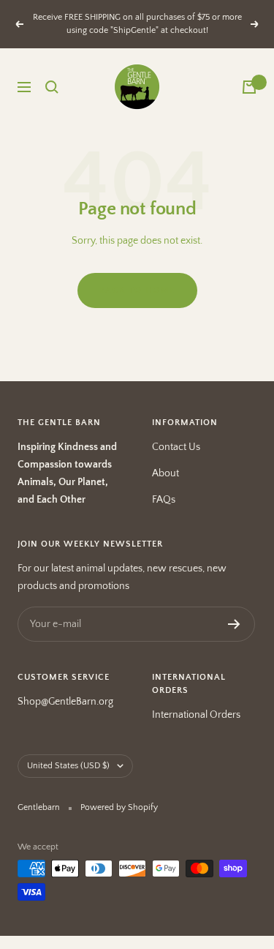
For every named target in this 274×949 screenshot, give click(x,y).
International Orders (196, 715)
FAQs (163, 500)
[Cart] (249, 87)
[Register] (234, 624)
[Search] (51, 87)
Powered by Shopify (119, 807)
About (165, 473)
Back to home (137, 290)
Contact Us (176, 447)
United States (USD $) (68, 765)
